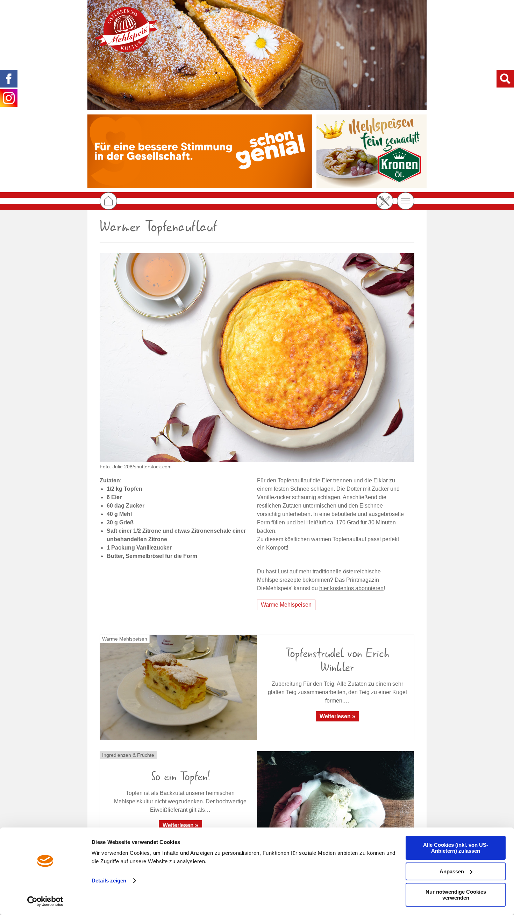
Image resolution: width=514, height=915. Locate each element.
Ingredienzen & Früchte (128, 755)
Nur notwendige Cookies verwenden (456, 895)
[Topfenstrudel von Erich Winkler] (178, 687)
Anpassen (452, 871)
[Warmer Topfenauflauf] (257, 357)
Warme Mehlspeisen (286, 605)
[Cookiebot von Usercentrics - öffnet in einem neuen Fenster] (45, 901)
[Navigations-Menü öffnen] (405, 201)
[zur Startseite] (125, 29)
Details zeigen (109, 880)
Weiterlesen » (337, 716)
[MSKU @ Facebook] (8, 79)
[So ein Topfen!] (335, 803)
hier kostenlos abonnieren (351, 588)
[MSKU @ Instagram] (8, 98)
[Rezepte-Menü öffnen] (384, 201)
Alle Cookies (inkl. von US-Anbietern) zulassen (455, 848)
